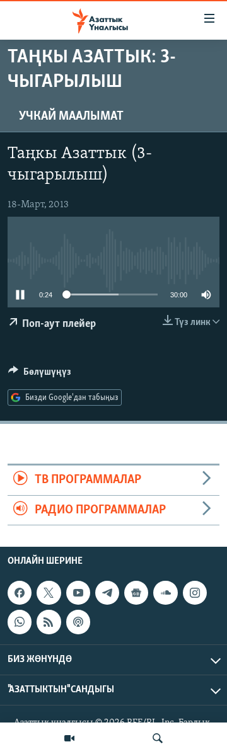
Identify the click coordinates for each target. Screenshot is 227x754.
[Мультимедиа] (69, 738)
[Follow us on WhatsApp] (20, 622)
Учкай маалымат (71, 116)
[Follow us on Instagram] (195, 593)
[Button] (39, 375)
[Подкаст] (78, 622)
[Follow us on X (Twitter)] (49, 593)
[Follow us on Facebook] (20, 593)
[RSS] (49, 622)
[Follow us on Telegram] (107, 593)
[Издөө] (158, 738)
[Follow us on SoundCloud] (165, 593)
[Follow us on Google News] (136, 593)
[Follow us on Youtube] (78, 593)
